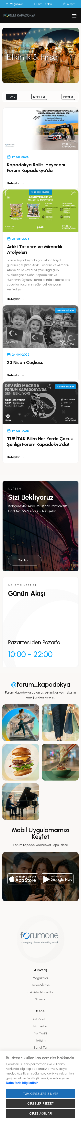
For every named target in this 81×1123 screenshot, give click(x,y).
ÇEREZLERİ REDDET (40, 1103)
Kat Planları (40, 1019)
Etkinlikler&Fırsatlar (40, 992)
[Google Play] (57, 878)
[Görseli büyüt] (20, 722)
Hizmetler (40, 1026)
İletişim (41, 1040)
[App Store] (23, 878)
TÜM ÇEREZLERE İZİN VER (40, 1094)
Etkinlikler (39, 96)
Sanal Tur (41, 1047)
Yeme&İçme (40, 985)
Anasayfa (12, 47)
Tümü (11, 96)
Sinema (40, 999)
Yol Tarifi (24, 560)
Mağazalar (40, 978)
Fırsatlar (68, 96)
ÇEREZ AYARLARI (40, 1113)
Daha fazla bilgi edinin (22, 1083)
